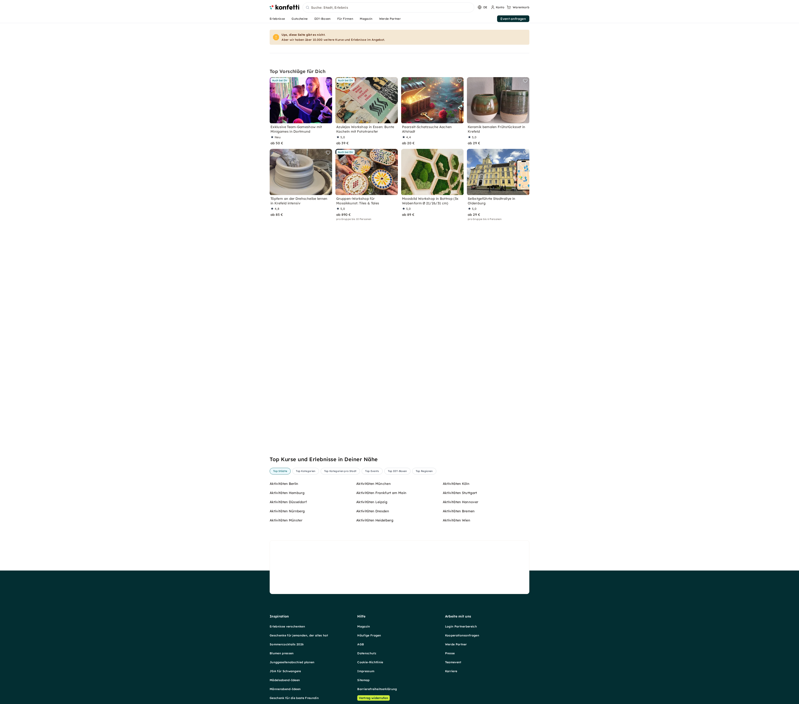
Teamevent (453, 662)
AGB (360, 644)
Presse (450, 653)
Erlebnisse (277, 19)
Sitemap (363, 680)
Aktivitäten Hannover (460, 502)
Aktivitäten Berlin (284, 484)
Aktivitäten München (373, 484)
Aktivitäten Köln (456, 484)
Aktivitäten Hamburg (287, 493)
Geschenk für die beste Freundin (294, 698)
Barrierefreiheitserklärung (377, 689)
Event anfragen (513, 19)
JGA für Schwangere (285, 671)
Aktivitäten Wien (456, 520)
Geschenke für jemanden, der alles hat (299, 635)
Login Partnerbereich (461, 626)
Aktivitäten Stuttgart (460, 493)
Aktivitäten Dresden (372, 511)
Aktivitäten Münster (286, 520)
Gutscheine (300, 19)
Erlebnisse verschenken (287, 626)
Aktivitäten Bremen (459, 511)
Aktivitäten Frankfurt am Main (381, 493)
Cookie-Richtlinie (370, 662)
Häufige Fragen (369, 635)
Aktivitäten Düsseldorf (288, 502)
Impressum (365, 671)
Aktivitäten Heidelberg (374, 520)
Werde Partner (390, 19)
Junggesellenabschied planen (292, 662)
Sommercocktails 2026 (287, 644)
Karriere (451, 671)
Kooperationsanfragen (462, 635)
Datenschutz (366, 653)
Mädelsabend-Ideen (285, 680)
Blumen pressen (282, 653)
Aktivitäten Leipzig (371, 502)
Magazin (366, 19)
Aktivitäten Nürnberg (287, 511)
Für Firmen (345, 19)
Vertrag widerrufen (373, 698)
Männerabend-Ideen (285, 689)
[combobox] (388, 7)
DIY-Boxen (322, 19)
